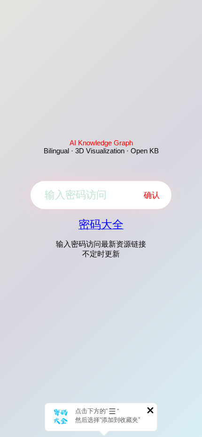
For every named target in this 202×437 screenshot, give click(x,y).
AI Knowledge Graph (101, 143)
